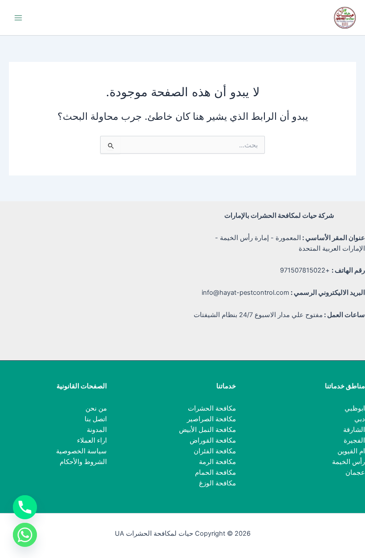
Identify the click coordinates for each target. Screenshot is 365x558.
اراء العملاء (92, 440)
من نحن (96, 408)
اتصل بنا (96, 419)
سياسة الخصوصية (81, 451)
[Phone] (25, 507)
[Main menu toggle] (18, 17)
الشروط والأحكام (83, 462)
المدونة (97, 430)
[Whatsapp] (25, 535)
